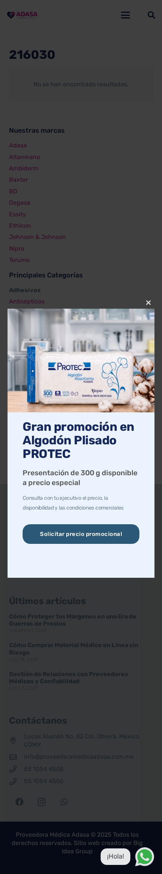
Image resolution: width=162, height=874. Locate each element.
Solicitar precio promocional (81, 534)
